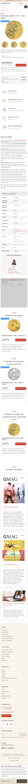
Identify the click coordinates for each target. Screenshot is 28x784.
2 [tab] (5, 405)
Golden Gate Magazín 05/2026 (10, 507)
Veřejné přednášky (6, 696)
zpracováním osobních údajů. (17, 737)
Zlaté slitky (4, 630)
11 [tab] (22, 405)
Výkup (3, 658)
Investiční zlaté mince (7, 636)
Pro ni (15, 238)
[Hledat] (25, 6)
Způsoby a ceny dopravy (8, 652)
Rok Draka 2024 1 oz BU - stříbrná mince (12, 383)
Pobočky (4, 674)
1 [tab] (3, 405)
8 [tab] (17, 405)
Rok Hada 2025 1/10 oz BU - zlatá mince (12, 438)
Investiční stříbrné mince (7, 638)
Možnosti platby (5, 654)
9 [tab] (19, 405)
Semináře (4, 698)
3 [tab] (7, 405)
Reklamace (4, 660)
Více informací (5, 82)
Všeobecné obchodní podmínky (9, 678)
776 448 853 (13, 269)
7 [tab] (15, 405)
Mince (15, 220)
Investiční (16, 223)
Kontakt (3, 671)
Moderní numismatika (7, 640)
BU (11, 140)
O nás (3, 669)
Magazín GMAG (5, 691)
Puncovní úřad (5, 680)
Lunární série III (17, 140)
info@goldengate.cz (15, 272)
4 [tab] (9, 405)
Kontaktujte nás (6, 715)
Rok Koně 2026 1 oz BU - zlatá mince (13, 335)
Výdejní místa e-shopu (7, 649)
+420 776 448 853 (9, 0)
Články (3, 689)
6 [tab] (13, 405)
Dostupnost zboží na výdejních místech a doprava (14, 57)
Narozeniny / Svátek (18, 241)
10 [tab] (20, 405)
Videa (3, 693)
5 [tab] (11, 405)
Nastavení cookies (5, 781)
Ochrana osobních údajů (14, 757)
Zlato (15, 247)
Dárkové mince (17, 236)
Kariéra (3, 676)
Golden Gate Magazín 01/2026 (10, 564)
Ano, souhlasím (22, 781)
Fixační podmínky (6, 656)
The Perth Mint (17, 205)
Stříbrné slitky (5, 632)
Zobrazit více (11, 52)
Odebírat (23, 734)
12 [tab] (24, 405)
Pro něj (15, 239)
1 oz (15, 244)
